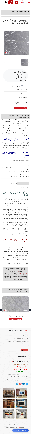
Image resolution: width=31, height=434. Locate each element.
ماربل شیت (7, 129)
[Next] (30, 310)
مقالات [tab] (25, 330)
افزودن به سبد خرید (19, 108)
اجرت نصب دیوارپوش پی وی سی (18, 338)
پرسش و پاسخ (24, 187)
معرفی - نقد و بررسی (23, 184)
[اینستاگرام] (20, 384)
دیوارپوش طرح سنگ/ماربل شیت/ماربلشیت (16, 341)
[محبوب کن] (22, 86)
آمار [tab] (10, 330)
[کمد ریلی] (9, 403)
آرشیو (22, 350)
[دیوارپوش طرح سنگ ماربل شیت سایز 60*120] (16, 43)
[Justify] (11, 2)
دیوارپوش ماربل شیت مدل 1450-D (21, 120)
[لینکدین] (23, 384)
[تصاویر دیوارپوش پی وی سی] (9, 414)
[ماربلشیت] (21, 403)
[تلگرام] (17, 384)
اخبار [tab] (20, 330)
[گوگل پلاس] (27, 384)
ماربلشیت (24, 336)
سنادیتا (19, 427)
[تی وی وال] (21, 393)
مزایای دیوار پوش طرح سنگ (18, 203)
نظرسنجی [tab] (15, 330)
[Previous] (1, 310)
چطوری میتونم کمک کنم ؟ (20, 430)
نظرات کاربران (14, 184)
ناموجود (15, 319)
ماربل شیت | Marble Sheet (19, 11)
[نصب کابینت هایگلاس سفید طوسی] (21, 414)
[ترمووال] (9, 393)
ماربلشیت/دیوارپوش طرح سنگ (19, 13)
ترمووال (24, 344)
